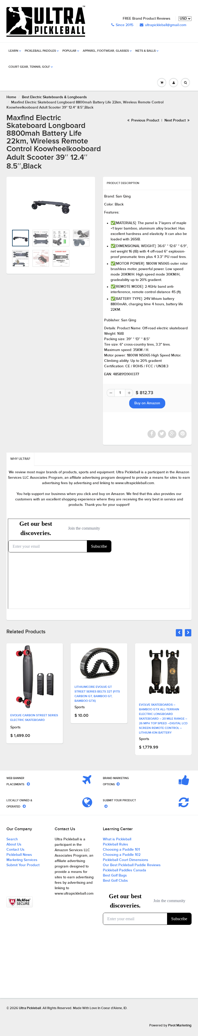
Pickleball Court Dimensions (125, 860)
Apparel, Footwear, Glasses (106, 50)
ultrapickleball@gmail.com (165, 25)
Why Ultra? (20, 459)
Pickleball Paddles (40, 50)
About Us (13, 844)
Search (12, 839)
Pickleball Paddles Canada (124, 870)
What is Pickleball (117, 839)
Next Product (175, 120)
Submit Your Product (22, 865)
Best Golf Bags (115, 875)
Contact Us (15, 849)
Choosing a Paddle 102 (122, 855)
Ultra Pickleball (30, 1008)
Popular (69, 50)
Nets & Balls (145, 50)
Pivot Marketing (180, 1025)
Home (11, 97)
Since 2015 (124, 25)
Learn (13, 50)
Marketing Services (21, 860)
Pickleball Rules (115, 844)
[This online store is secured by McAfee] (19, 902)
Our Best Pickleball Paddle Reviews (132, 865)
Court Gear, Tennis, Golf (29, 66)
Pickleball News (19, 855)
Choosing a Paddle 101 (121, 849)
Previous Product (144, 120)
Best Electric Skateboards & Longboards (54, 97)
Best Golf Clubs (115, 880)
